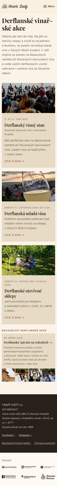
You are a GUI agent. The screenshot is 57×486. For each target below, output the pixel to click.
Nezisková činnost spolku (16, 443)
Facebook (7, 435)
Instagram (24, 435)
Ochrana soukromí (44, 443)
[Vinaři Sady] (15, 6)
